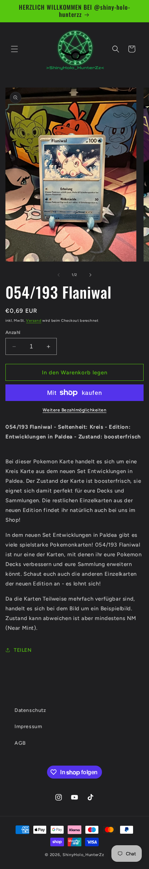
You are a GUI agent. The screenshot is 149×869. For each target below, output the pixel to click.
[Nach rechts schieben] (90, 275)
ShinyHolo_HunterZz (83, 854)
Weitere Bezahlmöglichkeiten (75, 410)
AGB (20, 743)
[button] (14, 49)
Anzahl (12, 332)
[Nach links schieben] (59, 275)
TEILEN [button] (23, 650)
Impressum (28, 726)
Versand (33, 320)
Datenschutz (30, 710)
